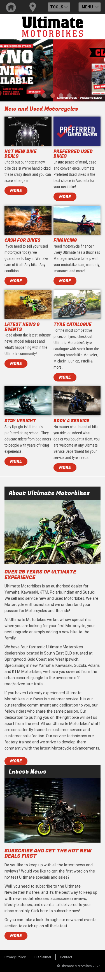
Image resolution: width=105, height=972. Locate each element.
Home (11, 7)
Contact (66, 957)
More (16, 761)
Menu (87, 7)
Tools (56, 7)
